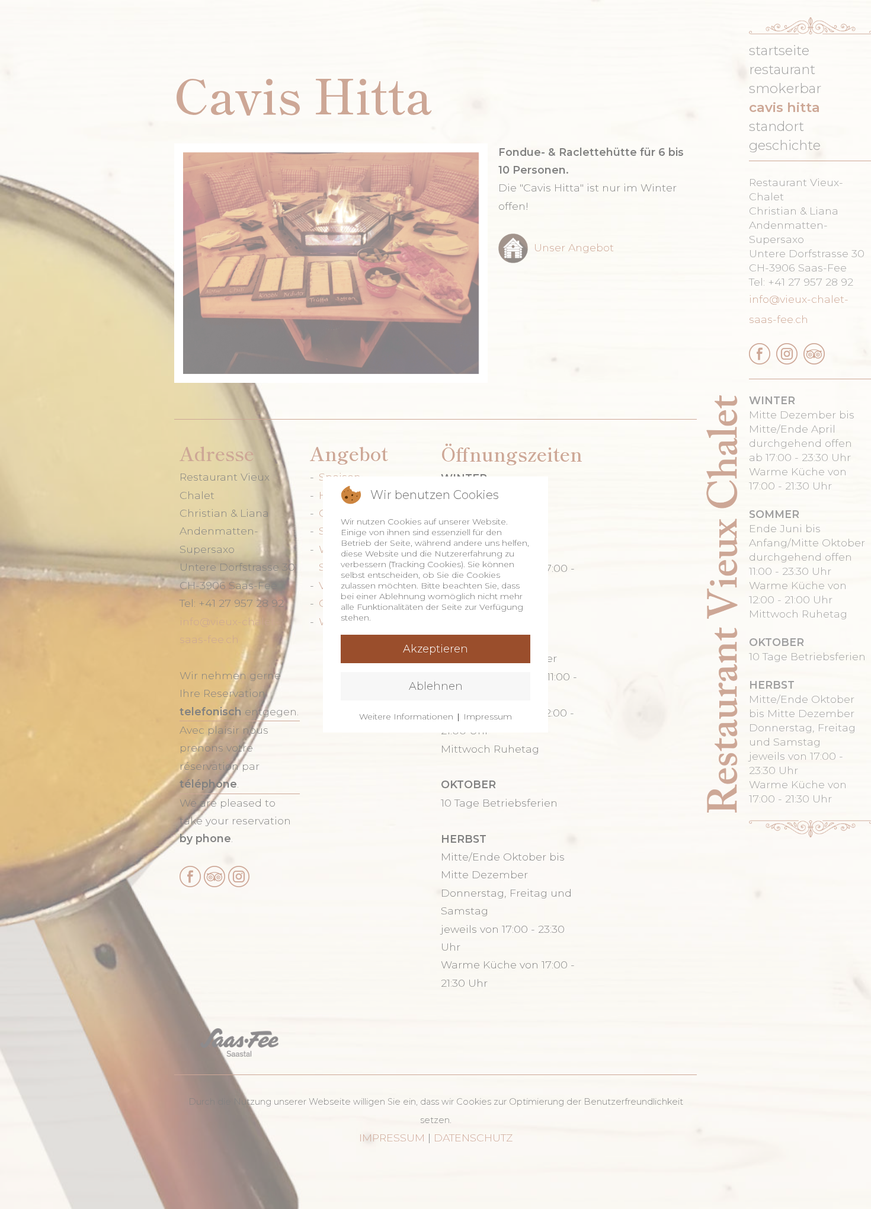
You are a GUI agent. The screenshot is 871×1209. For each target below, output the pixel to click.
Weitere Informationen (406, 716)
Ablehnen (436, 686)
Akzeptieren (435, 648)
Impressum (487, 716)
